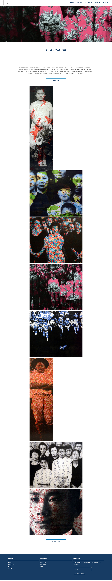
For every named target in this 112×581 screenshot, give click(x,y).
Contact (97, 2)
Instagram (43, 562)
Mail (41, 566)
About (9, 566)
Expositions (80, 2)
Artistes (71, 2)
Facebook (43, 564)
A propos (89, 2)
